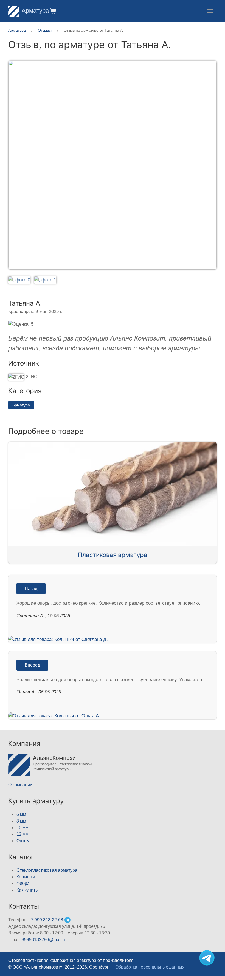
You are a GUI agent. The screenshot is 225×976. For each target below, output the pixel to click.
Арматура (35, 10)
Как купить (27, 890)
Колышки (25, 876)
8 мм (21, 821)
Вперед (32, 665)
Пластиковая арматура (112, 554)
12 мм (22, 834)
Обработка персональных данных (149, 967)
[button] (52, 11)
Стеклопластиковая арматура (46, 870)
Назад (31, 588)
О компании (20, 784)
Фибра (23, 883)
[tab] (19, 280)
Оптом (23, 840)
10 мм (22, 827)
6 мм (21, 814)
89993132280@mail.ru (44, 939)
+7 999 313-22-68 (46, 919)
